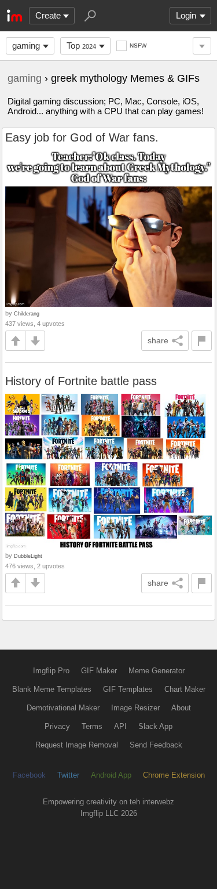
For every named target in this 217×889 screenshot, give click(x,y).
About (181, 707)
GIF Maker (99, 670)
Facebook (29, 775)
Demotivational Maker (63, 707)
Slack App (155, 726)
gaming (26, 45)
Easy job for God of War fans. (82, 137)
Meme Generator (156, 670)
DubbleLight (28, 556)
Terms (92, 726)
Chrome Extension (174, 775)
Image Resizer (135, 707)
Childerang (26, 313)
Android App (111, 775)
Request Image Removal (76, 745)
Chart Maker (184, 689)
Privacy (57, 726)
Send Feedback (156, 745)
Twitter (68, 775)
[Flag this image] (202, 341)
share (158, 340)
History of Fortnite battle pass (81, 381)
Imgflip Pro (51, 670)
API (120, 726)
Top (81, 45)
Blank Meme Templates (51, 689)
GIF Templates (128, 689)
